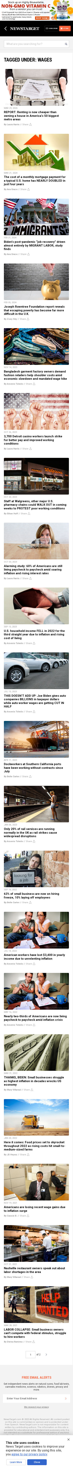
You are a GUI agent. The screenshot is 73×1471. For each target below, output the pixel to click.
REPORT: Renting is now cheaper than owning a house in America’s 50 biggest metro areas (31, 115)
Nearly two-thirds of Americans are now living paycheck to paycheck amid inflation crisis (35, 1018)
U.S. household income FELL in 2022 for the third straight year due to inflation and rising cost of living (34, 634)
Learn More (16, 1462)
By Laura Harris (11, 124)
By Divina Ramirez (13, 1342)
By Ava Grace (11, 189)
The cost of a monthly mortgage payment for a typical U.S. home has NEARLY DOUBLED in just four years (35, 180)
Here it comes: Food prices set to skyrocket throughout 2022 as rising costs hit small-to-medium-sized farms (34, 1146)
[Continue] (66, 1398)
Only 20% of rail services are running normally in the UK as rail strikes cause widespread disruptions (30, 832)
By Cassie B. (10, 1216)
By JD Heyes (10, 1154)
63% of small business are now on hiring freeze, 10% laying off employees (31, 895)
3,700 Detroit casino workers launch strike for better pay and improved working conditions (33, 440)
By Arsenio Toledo (13, 384)
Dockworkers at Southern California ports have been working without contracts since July (33, 767)
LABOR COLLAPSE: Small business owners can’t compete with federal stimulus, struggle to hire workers (35, 1333)
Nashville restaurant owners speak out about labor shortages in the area (34, 1270)
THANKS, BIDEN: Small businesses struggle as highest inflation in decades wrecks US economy (34, 1081)
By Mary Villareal (12, 1090)
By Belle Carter (11, 776)
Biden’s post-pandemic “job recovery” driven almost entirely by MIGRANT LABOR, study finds (34, 245)
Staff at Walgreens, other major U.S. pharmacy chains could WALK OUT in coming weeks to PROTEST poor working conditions (35, 504)
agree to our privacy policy (29, 1454)
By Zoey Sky (10, 319)
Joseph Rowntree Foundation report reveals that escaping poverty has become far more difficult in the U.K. (34, 310)
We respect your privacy (36, 1407)
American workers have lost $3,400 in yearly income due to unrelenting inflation (34, 956)
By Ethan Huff (11, 513)
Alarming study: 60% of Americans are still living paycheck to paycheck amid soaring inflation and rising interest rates (33, 569)
